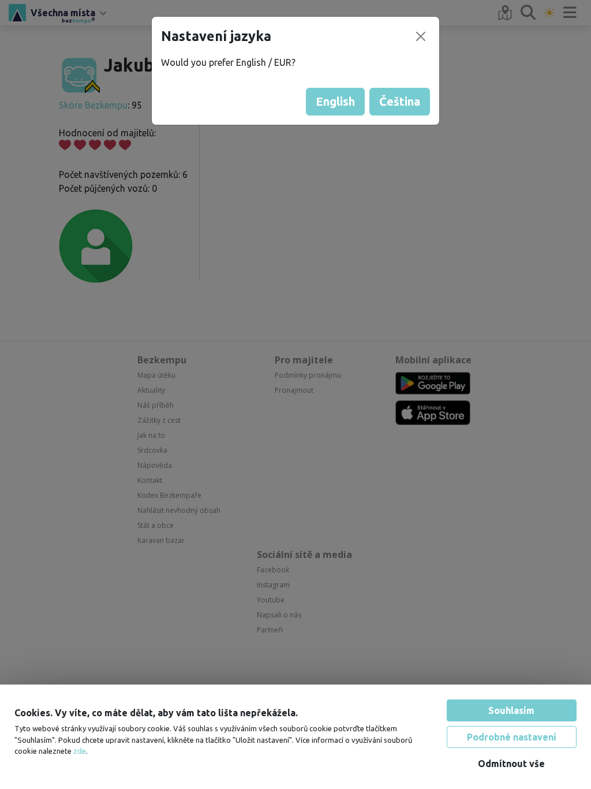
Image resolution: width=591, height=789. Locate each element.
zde (79, 751)
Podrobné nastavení (511, 737)
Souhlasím (511, 710)
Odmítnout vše (511, 763)
